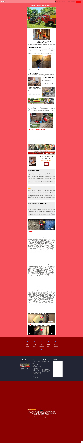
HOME (57, 1)
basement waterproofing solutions (37, 413)
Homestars (37, 216)
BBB (39, 216)
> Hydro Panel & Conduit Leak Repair (36, 372)
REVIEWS (69, 1)
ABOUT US (59, 1)
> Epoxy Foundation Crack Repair (36, 361)
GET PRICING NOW (78, 1)
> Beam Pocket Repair (34, 374)
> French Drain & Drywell (35, 369)
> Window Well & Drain (35, 368)
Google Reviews (42, 216)
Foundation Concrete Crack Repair (46, 411)
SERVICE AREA (73, 1)
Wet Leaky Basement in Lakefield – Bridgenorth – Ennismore (24, 368)
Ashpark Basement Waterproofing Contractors (37, 411)
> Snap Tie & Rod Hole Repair (35, 377)
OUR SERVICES (64, 1)
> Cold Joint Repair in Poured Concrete (36, 373)
